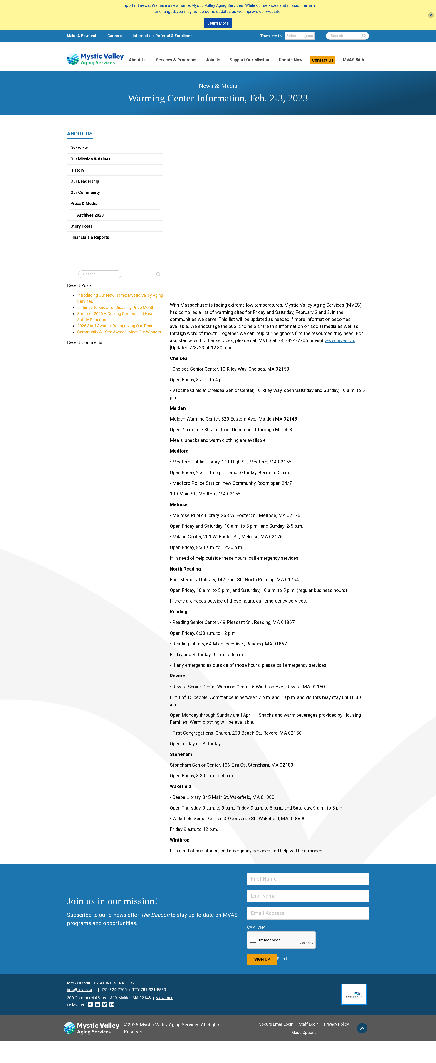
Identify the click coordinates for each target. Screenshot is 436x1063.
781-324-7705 (114, 989)
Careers (114, 35)
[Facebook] (90, 1004)
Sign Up (262, 959)
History (77, 170)
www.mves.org (340, 340)
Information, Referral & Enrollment (163, 35)
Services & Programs (176, 59)
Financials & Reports (89, 237)
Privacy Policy (336, 1024)
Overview (79, 147)
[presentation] (281, 940)
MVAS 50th (353, 59)
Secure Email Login (276, 1024)
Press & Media (83, 203)
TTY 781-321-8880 (149, 989)
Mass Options (304, 1032)
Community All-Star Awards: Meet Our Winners (119, 332)
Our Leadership (84, 181)
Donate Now (290, 59)
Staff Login (309, 1024)
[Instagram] (111, 1004)
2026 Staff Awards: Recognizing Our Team (115, 325)
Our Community (85, 192)
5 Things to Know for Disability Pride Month (115, 307)
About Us (137, 59)
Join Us (213, 59)
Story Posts (81, 226)
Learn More (218, 23)
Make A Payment (82, 35)
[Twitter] (104, 1004)
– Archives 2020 (89, 215)
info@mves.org (81, 989)
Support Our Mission (249, 59)
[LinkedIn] (97, 1004)
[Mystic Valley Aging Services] (95, 59)
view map (164, 997)
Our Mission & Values (90, 159)
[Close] (431, 15)
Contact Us (322, 60)
